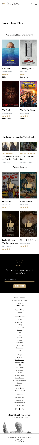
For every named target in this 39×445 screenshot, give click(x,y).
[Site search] (32, 4)
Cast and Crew (19, 306)
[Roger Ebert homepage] (11, 3)
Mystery (19, 337)
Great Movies (19, 362)
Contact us (19, 400)
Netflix (19, 340)
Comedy (19, 325)
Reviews (19, 357)
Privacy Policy (19, 441)
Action (20, 319)
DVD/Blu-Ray (19, 375)
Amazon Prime (19, 322)
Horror (20, 332)
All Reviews (19, 303)
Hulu (19, 335)
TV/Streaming (19, 385)
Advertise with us (19, 403)
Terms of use (19, 439)
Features (19, 383)
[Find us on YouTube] (19, 409)
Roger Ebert (19, 388)
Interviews (19, 370)
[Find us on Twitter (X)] (23, 409)
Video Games (19, 378)
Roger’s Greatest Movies (19, 300)
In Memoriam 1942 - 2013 (20, 417)
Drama (19, 330)
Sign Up (19, 313)
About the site (19, 397)
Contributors (19, 405)
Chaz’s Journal (19, 360)
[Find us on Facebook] (16, 409)
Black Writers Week (19, 380)
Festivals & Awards (19, 390)
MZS (19, 365)
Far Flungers (19, 367)
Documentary (19, 327)
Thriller (20, 350)
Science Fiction (19, 345)
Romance (19, 343)
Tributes (19, 373)
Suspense (19, 348)
